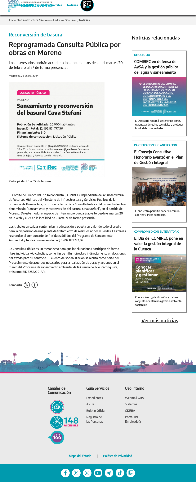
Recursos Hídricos (52, 20)
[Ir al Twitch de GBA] (131, 472)
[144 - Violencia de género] (56, 437)
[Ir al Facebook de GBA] (65, 472)
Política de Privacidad (117, 456)
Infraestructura (28, 20)
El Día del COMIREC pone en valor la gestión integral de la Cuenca (158, 243)
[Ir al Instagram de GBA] (87, 472)
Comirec (71, 20)
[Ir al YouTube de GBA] (98, 472)
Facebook (34, 285)
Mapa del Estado (80, 456)
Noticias (69, 4)
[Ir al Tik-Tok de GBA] (120, 472)
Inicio (12, 20)
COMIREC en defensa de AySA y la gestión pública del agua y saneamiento (156, 66)
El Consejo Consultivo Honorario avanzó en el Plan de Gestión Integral (158, 157)
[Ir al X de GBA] (76, 472)
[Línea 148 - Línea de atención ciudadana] (56, 406)
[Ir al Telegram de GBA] (109, 472)
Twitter (27, 285)
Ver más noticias (159, 320)
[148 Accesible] (63, 422)
